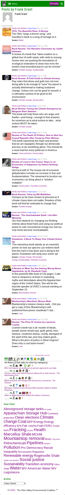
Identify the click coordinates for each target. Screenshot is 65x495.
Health (40, 429)
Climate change (25, 70)
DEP (30, 421)
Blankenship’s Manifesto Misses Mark (31, 301)
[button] (15, 4)
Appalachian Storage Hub (25, 413)
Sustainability (38, 70)
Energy (38, 421)
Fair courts (29, 425)
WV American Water (36, 468)
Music (48, 439)
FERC (48, 425)
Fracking (17, 429)
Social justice (38, 100)
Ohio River (56, 439)
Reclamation (25, 452)
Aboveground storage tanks (24, 409)
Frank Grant (31, 28)
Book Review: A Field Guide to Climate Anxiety (36, 78)
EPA (19, 425)
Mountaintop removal (27, 293)
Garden (30, 430)
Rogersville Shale (47, 455)
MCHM (37, 434)
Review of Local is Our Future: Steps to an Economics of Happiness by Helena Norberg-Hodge (35, 164)
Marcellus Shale (17, 434)
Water (21, 40)
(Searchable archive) (42, 355)
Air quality (47, 409)
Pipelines (35, 442)
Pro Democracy (32, 447)
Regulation (38, 451)
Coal (21, 314)
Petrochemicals (15, 443)
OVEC (13, 490)
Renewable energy (18, 455)
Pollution (12, 447)
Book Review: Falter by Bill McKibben (31, 194)
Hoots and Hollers (19, 28)
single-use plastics (11, 460)
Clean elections (25, 153)
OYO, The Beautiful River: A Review (30, 31)
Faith (40, 425)
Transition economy (39, 186)
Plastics (47, 444)
